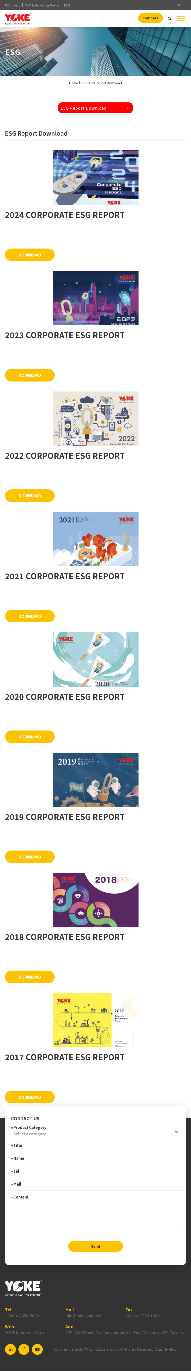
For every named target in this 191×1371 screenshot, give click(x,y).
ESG (67, 5)
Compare (151, 17)
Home (73, 83)
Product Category (30, 1127)
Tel (16, 1171)
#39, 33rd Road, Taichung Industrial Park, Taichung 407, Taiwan (124, 1332)
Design (159, 1349)
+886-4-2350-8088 (22, 1316)
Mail (17, 1184)
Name (18, 1158)
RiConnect (12, 5)
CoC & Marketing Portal (42, 5)
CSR (84, 83)
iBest (172, 1349)
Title (17, 1145)
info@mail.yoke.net (83, 1316)
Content (21, 1197)
